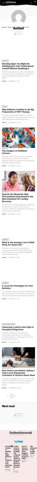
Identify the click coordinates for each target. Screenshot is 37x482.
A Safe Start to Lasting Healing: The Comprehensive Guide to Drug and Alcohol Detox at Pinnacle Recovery (17, 457)
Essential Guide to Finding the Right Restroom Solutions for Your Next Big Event (8, 456)
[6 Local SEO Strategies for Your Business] (18, 272)
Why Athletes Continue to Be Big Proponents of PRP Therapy (18, 110)
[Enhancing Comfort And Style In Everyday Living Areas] (18, 314)
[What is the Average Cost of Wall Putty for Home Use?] (18, 229)
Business (5, 61)
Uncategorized (7, 367)
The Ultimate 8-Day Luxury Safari (33, 449)
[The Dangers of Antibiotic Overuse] (18, 138)
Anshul (4, 81)
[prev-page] (3, 396)
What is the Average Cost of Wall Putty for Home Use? (18, 243)
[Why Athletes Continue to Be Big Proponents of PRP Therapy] (18, 96)
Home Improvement (9, 324)
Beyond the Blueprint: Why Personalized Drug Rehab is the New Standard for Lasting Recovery (17, 198)
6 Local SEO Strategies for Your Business (17, 286)
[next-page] (19, 396)
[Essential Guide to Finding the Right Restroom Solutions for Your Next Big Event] (3, 446)
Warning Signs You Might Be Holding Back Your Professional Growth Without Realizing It (18, 66)
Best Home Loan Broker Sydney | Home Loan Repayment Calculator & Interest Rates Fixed (18, 373)
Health (5, 106)
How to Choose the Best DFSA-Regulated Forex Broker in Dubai (25, 452)
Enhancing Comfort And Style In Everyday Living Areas (18, 328)
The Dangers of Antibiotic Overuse (14, 152)
